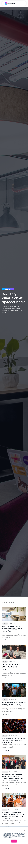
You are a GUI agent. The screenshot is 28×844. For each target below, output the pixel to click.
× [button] (25, 829)
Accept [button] (14, 841)
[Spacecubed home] (9, 3)
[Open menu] (22, 3)
